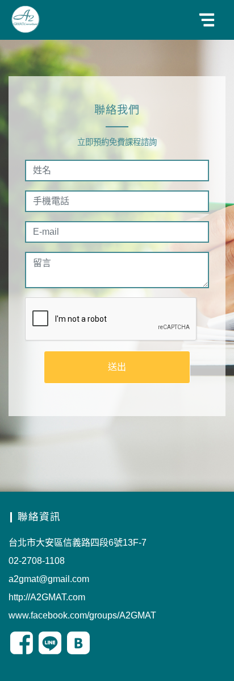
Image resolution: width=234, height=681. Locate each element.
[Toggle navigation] (207, 20)
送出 (117, 367)
